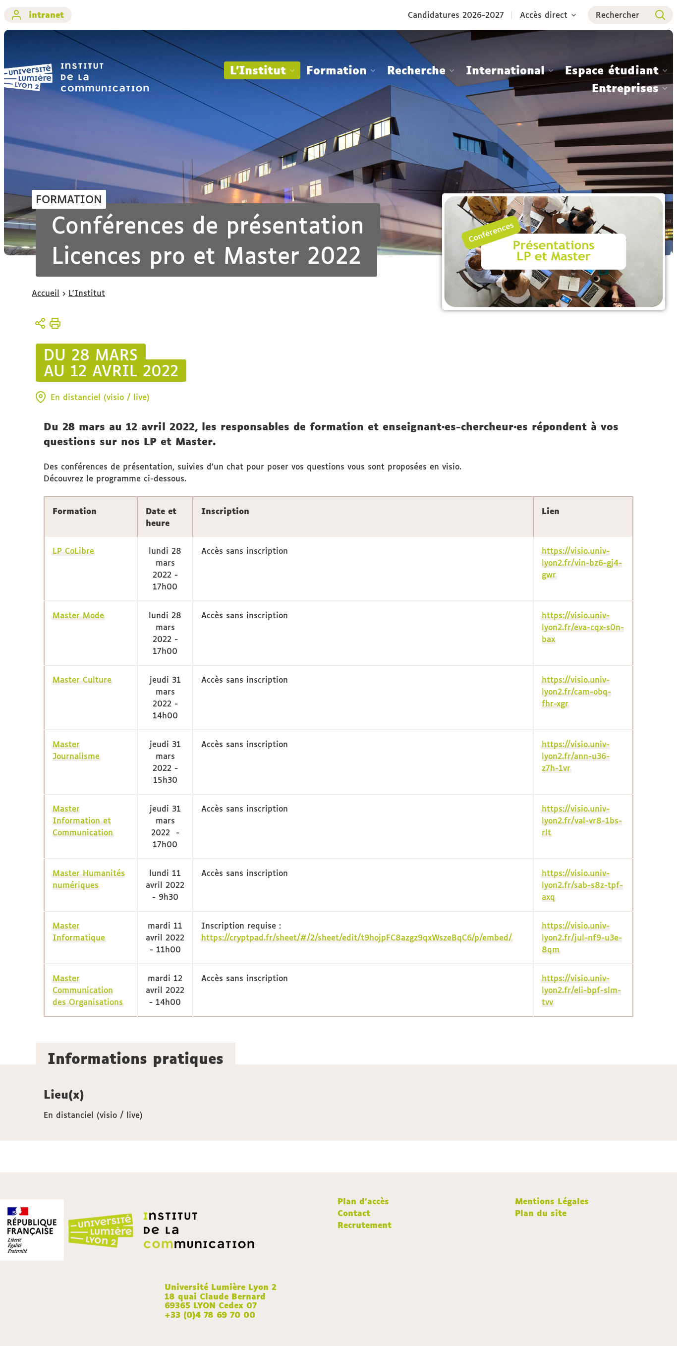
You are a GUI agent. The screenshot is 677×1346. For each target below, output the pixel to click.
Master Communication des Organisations (88, 990)
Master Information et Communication (83, 820)
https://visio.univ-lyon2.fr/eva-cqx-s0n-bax (583, 627)
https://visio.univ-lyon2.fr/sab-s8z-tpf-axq (582, 885)
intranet (46, 15)
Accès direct (543, 15)
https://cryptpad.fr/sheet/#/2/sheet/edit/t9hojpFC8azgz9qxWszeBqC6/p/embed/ (356, 937)
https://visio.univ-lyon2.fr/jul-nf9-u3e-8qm (582, 937)
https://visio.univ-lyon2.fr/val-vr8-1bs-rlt (582, 820)
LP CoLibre (73, 551)
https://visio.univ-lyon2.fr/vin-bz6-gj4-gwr (582, 563)
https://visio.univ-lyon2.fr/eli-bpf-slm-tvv (581, 990)
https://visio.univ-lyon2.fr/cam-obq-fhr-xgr (576, 691)
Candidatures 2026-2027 (456, 15)
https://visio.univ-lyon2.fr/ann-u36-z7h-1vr (576, 756)
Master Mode (78, 615)
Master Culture (82, 680)
